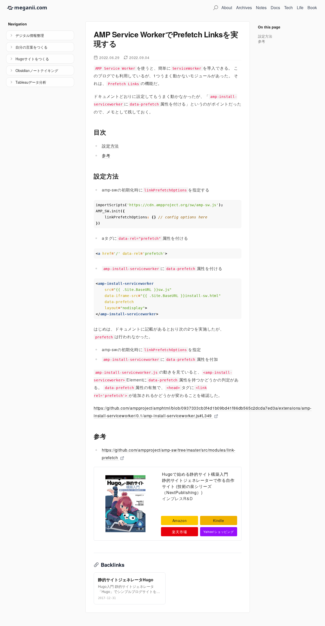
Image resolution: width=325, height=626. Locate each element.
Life (300, 7)
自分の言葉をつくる (31, 47)
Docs (275, 7)
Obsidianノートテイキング (36, 70)
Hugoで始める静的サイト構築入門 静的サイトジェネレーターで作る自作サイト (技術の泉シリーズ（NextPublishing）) (198, 483)
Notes (261, 7)
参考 (106, 155)
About (226, 7)
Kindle (218, 520)
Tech (288, 7)
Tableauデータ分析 (30, 82)
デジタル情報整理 (29, 35)
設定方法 (110, 146)
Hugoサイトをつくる (32, 58)
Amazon (179, 520)
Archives (244, 7)
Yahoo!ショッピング (218, 531)
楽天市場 (179, 531)
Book (312, 7)
